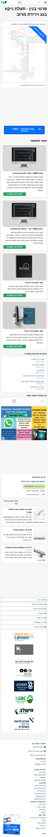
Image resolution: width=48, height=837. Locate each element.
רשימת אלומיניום (38, 365)
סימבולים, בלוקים (38, 604)
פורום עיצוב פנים (40, 788)
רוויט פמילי (40, 618)
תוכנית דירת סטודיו (37, 359)
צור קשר (43, 826)
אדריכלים (42, 804)
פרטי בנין (40, 600)
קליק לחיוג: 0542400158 (33, 486)
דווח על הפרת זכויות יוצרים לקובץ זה (32, 85)
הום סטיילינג (41, 791)
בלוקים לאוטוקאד (40, 775)
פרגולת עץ (40, 370)
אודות (44, 820)
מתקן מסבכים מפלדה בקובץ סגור (32, 381)
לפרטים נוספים (14, 194)
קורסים (43, 761)
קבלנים (43, 812)
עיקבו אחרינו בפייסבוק (35, 751)
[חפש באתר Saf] (20, 2)
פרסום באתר (41, 823)
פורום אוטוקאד (40, 796)
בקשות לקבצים (39, 627)
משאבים (41, 613)
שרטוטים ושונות (38, 609)
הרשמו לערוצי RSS (36, 755)
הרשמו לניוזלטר (38, 747)
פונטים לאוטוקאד (40, 780)
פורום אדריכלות (40, 785)
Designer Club (40, 764)
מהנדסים (42, 810)
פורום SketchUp (40, 799)
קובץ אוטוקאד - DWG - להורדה (23, 130)
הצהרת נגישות (41, 828)
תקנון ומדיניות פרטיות (38, 818)
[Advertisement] (24, 106)
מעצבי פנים (42, 807)
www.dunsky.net (33, 494)
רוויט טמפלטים (39, 622)
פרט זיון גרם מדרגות (37, 387)
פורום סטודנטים (40, 794)
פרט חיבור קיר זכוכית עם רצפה (33, 376)
